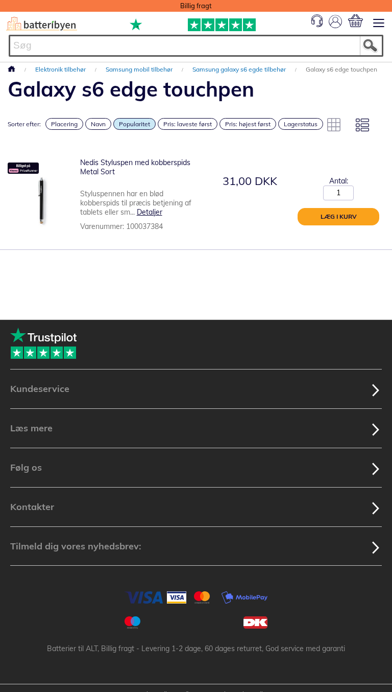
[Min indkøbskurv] (355, 20)
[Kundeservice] (317, 24)
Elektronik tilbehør (61, 69)
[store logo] (41, 24)
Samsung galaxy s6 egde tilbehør (239, 69)
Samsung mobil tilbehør (140, 69)
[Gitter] (333, 124)
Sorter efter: (24, 124)
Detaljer (149, 212)
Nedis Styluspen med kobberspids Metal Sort (135, 167)
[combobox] (196, 46)
